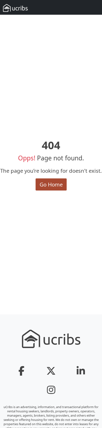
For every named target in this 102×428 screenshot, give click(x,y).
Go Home (51, 184)
